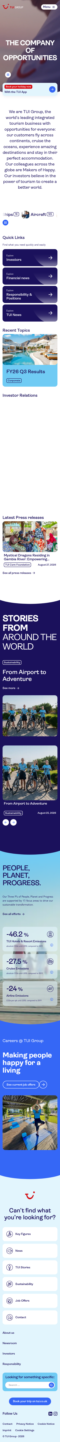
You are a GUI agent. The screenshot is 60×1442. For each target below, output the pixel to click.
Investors (9, 1353)
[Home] (13, 6)
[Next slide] (13, 822)
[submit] (51, 1385)
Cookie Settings (24, 1430)
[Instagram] (55, 1414)
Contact (7, 1423)
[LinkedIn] (50, 1414)
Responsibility (12, 1364)
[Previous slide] (6, 822)
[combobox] (30, 1385)
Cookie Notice (46, 1423)
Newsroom (10, 1343)
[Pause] (8, 75)
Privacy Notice (25, 1423)
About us (8, 1332)
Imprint (7, 1430)
